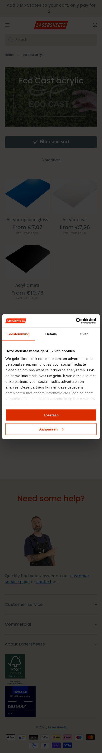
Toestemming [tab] (18, 334)
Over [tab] (84, 334)
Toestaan (51, 415)
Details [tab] (51, 334)
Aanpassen (48, 429)
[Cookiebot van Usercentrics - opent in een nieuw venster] (76, 321)
